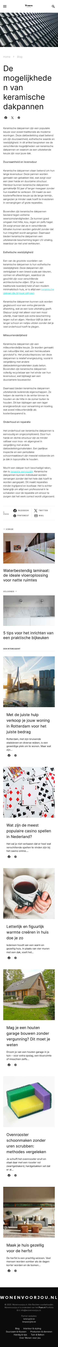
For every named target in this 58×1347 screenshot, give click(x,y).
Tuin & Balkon (37, 1334)
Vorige (10, 529)
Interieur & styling (32, 1328)
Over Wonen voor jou (30, 1338)
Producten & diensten (41, 1331)
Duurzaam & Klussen (16, 1331)
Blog (19, 56)
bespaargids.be (29, 1321)
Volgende (9, 591)
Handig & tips (20, 1334)
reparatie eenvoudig (21, 471)
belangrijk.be (29, 1319)
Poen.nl (42, 1307)
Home (6, 56)
